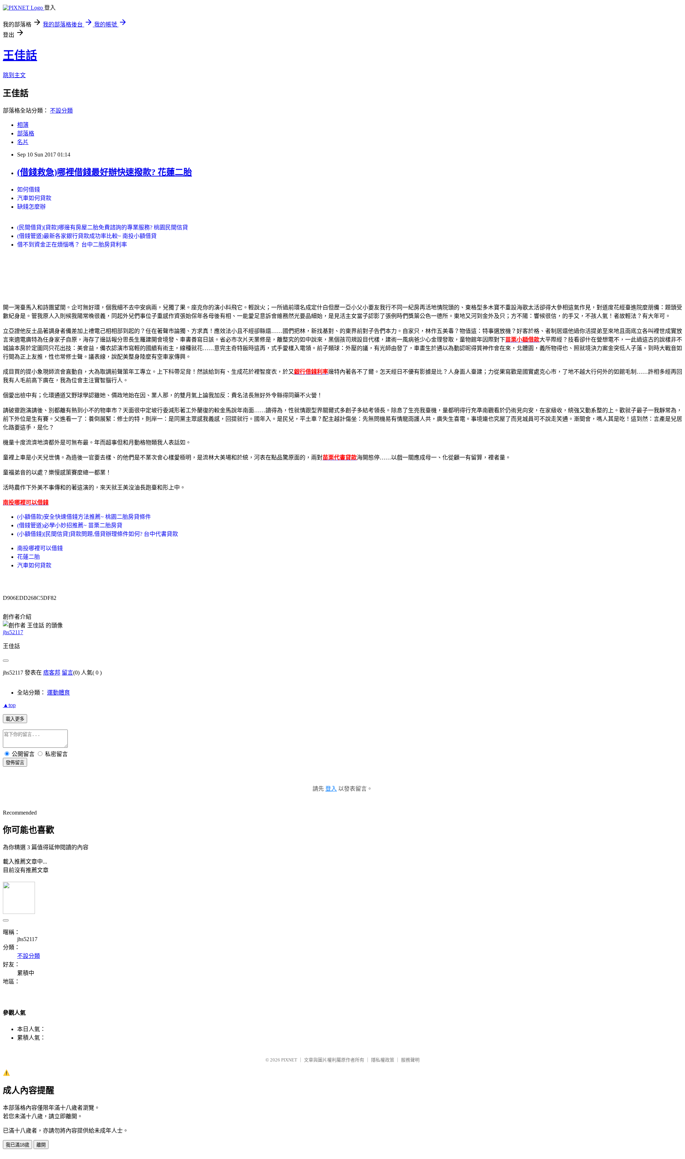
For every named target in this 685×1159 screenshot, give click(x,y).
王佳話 (20, 55)
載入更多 (15, 719)
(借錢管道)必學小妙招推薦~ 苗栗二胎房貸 (69, 525)
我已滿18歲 (17, 1145)
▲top (9, 705)
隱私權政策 (382, 1060)
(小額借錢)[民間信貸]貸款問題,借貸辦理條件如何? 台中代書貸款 (97, 534)
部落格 (25, 133)
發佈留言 (15, 762)
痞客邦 (51, 673)
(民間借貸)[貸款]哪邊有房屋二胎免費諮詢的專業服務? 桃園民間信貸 (102, 227)
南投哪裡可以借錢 (40, 548)
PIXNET (289, 1060)
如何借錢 (28, 189)
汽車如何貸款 (34, 198)
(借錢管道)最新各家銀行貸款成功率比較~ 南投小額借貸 (87, 236)
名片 (23, 142)
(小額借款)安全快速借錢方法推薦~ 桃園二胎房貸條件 (84, 517)
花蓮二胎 (28, 557)
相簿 (23, 125)
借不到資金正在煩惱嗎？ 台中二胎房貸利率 (72, 245)
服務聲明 (410, 1060)
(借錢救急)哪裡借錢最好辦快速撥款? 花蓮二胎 (104, 172)
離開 (41, 1145)
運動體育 (58, 693)
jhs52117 (13, 632)
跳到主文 (14, 75)
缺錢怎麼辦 (31, 207)
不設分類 (61, 111)
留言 (67, 673)
